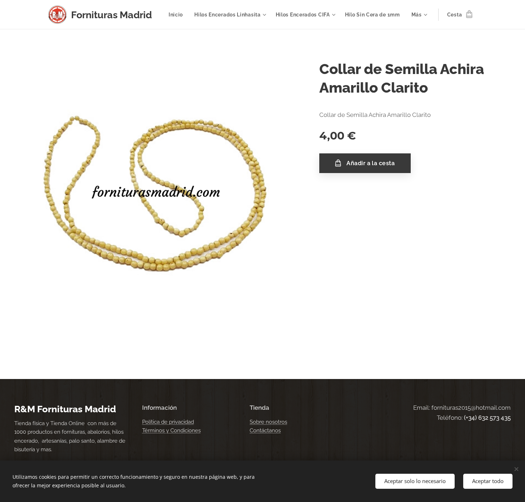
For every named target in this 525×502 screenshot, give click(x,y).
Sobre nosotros (268, 422)
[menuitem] (178, 15)
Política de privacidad (168, 422)
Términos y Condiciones (171, 430)
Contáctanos (265, 430)
